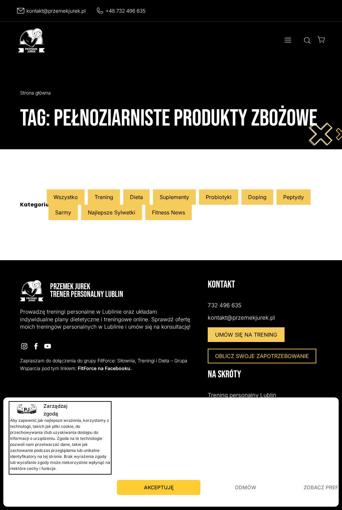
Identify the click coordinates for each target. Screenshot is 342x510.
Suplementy (174, 197)
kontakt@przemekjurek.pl (56, 11)
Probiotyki (218, 197)
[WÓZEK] (321, 39)
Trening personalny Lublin (242, 395)
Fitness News (168, 212)
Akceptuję (159, 487)
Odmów (245, 487)
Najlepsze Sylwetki (111, 212)
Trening (104, 197)
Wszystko (65, 197)
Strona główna (35, 93)
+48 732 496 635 (126, 11)
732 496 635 (224, 305)
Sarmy (63, 212)
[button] (287, 40)
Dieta (136, 197)
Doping (257, 197)
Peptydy (293, 197)
